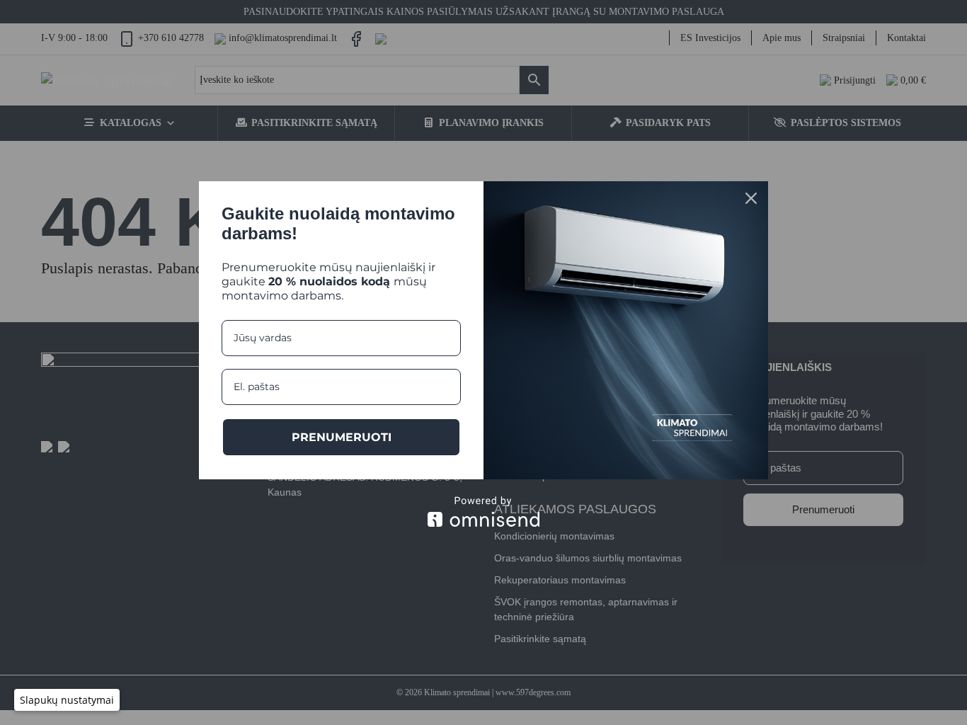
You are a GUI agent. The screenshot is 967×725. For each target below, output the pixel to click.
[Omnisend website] (483, 511)
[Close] (751, 198)
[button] (67, 700)
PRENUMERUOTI (341, 437)
